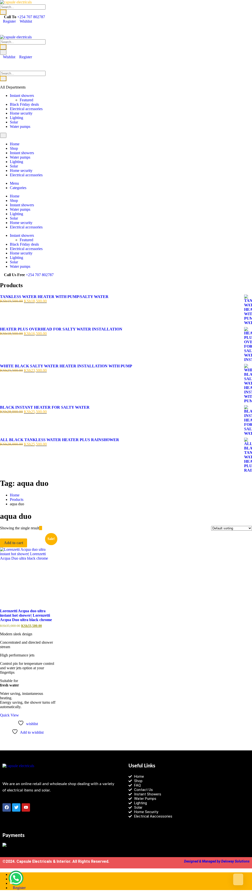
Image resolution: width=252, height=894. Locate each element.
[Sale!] (28, 575)
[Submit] (3, 12)
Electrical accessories (26, 109)
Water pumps (20, 126)
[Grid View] (40, 528)
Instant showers (22, 95)
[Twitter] (16, 807)
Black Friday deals (24, 104)
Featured (26, 100)
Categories (18, 188)
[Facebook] (6, 807)
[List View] (43, 528)
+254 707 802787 (31, 17)
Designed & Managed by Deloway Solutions (217, 861)
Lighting (16, 118)
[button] (16, 878)
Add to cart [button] (13, 543)
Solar (14, 122)
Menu (14, 183)
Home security (21, 113)
